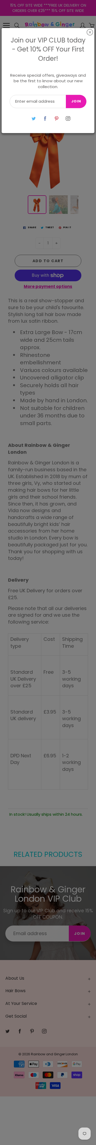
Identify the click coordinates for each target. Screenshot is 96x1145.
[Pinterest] (56, 118)
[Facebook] (45, 118)
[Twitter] (33, 118)
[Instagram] (68, 118)
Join (76, 101)
